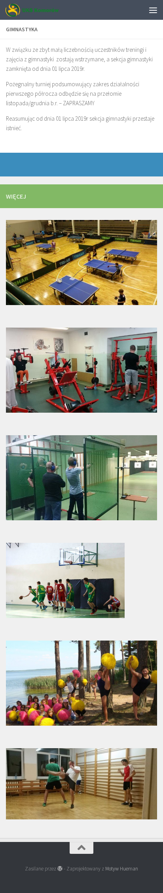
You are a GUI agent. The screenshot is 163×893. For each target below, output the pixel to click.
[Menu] (153, 10)
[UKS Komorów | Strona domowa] (41, 10)
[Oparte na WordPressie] (60, 868)
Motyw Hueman (121, 868)
